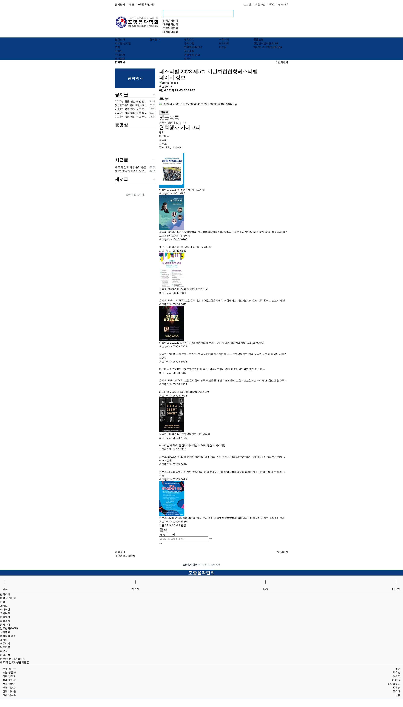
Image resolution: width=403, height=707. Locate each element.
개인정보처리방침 (125, 555)
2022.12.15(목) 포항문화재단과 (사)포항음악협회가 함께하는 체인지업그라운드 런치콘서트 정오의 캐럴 (226, 300)
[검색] (210, 538)
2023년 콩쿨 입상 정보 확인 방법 (131, 112)
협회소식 (189, 39)
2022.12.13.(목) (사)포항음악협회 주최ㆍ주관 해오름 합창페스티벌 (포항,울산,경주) (217, 342)
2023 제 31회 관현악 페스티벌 (188, 189)
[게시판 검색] (161, 151)
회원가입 (260, 4)
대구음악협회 (170, 24)
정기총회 (189, 50)
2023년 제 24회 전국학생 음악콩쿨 (188, 289)
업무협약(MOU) (193, 47)
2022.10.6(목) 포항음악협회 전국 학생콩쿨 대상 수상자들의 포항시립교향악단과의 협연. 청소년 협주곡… (227, 380)
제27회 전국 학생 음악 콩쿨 (130, 167)
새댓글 (121, 179)
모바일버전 (281, 551)
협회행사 (155, 39)
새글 (131, 4)
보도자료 (224, 43)
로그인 (247, 4)
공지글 (121, 94)
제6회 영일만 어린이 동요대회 (131, 171)
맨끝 (183, 525)
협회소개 (120, 39)
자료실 (222, 47)
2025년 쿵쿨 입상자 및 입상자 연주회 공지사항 (131, 101)
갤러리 (188, 58)
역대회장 (120, 54)
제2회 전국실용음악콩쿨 (181, 517)
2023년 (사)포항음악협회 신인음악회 (189, 434)
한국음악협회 (170, 20)
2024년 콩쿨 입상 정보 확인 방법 (131, 109)
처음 (161, 525)
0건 (161, 90)
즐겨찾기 (120, 4)
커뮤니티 (224, 39)
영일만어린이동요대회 (266, 43)
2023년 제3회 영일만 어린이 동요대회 (189, 246)
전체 (161, 132)
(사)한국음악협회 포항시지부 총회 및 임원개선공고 (131, 105)
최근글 (121, 159)
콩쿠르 (163, 143)
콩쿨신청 (258, 39)
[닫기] (160, 543)
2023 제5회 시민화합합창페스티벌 (190, 391)
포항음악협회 (170, 28)
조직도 (118, 50)
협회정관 (120, 551)
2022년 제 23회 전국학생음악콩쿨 (188, 456)
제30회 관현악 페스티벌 (184, 445)
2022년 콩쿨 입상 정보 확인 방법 (131, 116)
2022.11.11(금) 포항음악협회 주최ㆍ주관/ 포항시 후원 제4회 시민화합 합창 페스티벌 (218, 369)
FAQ (271, 4)
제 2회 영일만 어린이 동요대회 (185, 471)
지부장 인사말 (123, 43)
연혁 (117, 47)
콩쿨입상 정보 (192, 54)
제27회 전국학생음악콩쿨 (267, 47)
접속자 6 (283, 4)
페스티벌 (164, 136)
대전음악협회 (170, 31)
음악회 (163, 139)
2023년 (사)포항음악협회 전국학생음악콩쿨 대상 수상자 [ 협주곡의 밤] (208, 231)
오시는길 (120, 58)
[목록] (161, 94)
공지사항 (189, 43)
